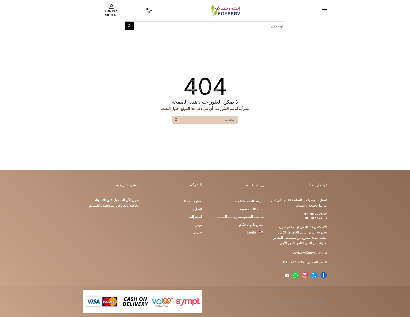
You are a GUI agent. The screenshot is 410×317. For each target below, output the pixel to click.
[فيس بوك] (324, 275)
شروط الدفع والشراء (249, 201)
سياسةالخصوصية (252, 209)
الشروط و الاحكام (251, 225)
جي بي (197, 232)
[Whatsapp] (295, 275)
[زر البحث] (129, 26)
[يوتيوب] (287, 275)
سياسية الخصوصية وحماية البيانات (240, 217)
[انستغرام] (305, 275)
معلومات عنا (193, 201)
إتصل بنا (196, 209)
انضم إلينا (195, 217)
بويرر (198, 225)
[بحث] (176, 120)
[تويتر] (314, 275)
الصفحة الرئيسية (316, 32)
